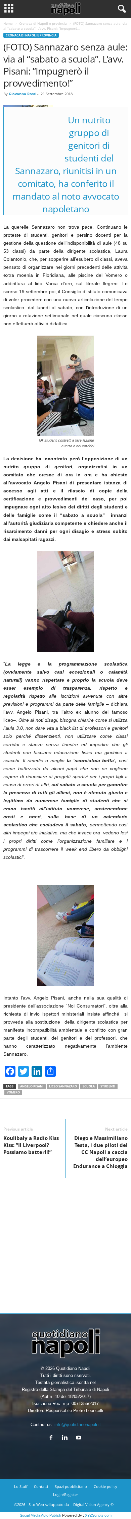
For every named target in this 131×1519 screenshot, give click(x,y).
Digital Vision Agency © (93, 1504)
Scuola (89, 1086)
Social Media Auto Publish (40, 1515)
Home (8, 23)
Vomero (13, 1092)
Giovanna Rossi (22, 93)
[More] (90, 1109)
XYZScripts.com (98, 1515)
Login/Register (65, 1494)
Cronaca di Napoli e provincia (43, 23)
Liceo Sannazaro (63, 1086)
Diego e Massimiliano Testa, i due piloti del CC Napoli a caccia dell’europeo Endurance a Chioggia (100, 1152)
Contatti (41, 1486)
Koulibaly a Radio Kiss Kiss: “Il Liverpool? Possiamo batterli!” (31, 1145)
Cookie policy (105, 1486)
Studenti (107, 1086)
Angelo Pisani (31, 1086)
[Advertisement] (65, 1243)
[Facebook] (52, 1438)
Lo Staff (20, 1486)
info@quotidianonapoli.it (77, 1424)
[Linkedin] (66, 1438)
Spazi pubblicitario (71, 1486)
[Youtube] (79, 1438)
